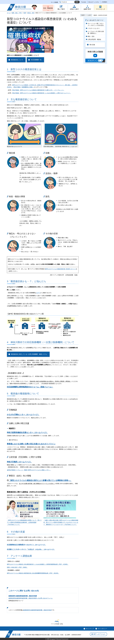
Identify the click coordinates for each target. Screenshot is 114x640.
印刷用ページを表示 (86, 15)
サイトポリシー (102, 628)
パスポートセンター (94, 28)
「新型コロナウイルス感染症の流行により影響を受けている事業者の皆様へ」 (40, 480)
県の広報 (92, 44)
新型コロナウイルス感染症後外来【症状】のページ (60, 269)
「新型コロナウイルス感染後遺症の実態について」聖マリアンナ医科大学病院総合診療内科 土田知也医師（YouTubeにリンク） (24, 522)
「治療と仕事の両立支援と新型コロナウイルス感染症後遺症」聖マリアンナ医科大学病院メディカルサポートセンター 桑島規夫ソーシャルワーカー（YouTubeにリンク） (60, 522)
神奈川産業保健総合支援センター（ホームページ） (27, 432)
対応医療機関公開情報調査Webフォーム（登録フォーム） (30, 387)
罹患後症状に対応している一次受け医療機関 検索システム (29, 354)
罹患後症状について (17, 59)
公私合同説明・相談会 (94, 39)
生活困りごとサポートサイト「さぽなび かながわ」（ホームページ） (31, 549)
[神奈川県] (13, 634)
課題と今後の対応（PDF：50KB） (17, 567)
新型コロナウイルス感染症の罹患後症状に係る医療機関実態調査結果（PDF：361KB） (33, 573)
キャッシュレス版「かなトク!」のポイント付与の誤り (96, 24)
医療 (25, 12)
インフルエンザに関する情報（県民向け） (96, 32)
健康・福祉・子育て (17, 12)
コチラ (38, 292)
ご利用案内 (104, 2)
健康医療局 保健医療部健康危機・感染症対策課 (23, 596)
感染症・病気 (30, 12)
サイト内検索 (54, 2)
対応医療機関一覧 (36, 59)
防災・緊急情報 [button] (48, 8)
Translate (83, 2)
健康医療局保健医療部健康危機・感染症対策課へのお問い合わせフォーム (31, 598)
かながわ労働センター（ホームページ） (23, 414)
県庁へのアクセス (99, 634)
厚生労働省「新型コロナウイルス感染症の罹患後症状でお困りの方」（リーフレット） (38, 90)
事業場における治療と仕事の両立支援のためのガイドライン (31, 444)
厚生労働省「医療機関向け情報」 (24, 87)
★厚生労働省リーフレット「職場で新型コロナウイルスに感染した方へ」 (29, 470)
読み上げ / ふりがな (93, 2)
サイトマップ (90, 628)
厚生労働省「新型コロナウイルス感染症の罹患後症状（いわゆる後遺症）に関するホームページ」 (41, 93)
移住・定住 (91, 36)
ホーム (8, 12)
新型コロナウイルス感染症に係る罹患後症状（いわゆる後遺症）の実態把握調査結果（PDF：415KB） (38, 564)
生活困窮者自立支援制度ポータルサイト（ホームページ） (26, 545)
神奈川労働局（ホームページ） (19, 462)
